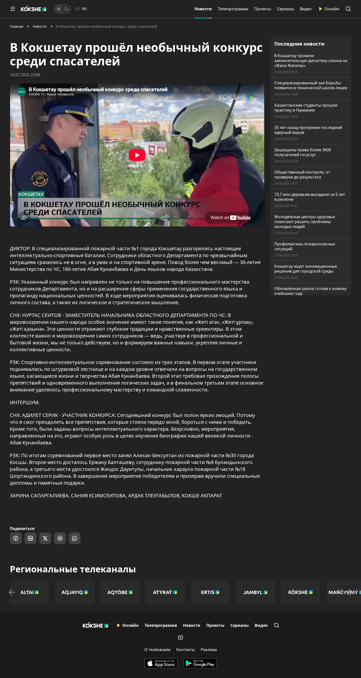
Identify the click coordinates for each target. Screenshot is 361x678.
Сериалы (285, 9)
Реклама (209, 649)
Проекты (262, 9)
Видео (306, 9)
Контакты (185, 649)
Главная (16, 26)
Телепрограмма (233, 9)
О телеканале (157, 649)
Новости (203, 9)
